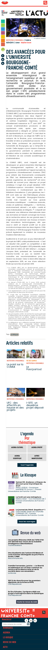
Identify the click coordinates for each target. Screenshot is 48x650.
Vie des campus (31, 361)
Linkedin (2, 59)
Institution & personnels (14, 40)
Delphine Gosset (26, 43)
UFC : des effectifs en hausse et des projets (15, 406)
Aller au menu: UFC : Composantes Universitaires (5, 3)
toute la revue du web (27, 602)
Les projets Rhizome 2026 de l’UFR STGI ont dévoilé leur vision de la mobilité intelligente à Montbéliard (26, 542)
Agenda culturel (17, 447)
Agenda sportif (36, 447)
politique (14, 334)
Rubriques (8, 627)
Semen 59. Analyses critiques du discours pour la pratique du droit (31, 484)
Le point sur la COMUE (15, 366)
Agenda (3, 50)
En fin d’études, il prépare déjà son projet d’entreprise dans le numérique (26, 592)
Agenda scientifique (17, 457)
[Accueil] (24, 13)
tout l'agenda (27, 465)
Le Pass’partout (34, 368)
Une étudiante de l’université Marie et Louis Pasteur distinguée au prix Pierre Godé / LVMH (26, 555)
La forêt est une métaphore (28, 497)
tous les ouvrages (27, 521)
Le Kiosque (8, 637)
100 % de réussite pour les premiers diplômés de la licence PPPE (24, 581)
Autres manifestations (37, 457)
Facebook (2, 55)
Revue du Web (9, 642)
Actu (5, 646)
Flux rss (2, 63)
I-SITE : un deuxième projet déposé (35, 405)
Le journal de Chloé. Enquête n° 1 (30, 509)
